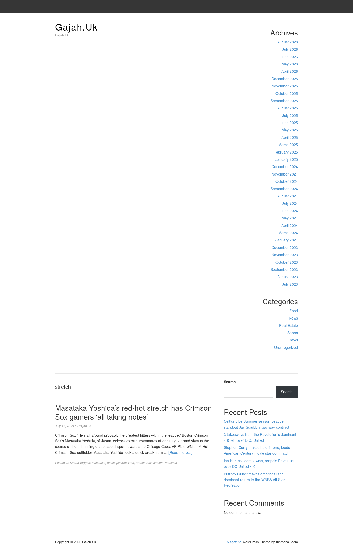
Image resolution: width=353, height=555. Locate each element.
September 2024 (284, 188)
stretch (158, 462)
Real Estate (288, 325)
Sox (149, 462)
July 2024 (290, 203)
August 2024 (287, 196)
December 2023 (285, 247)
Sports (292, 332)
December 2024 (285, 166)
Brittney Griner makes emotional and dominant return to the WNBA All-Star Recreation (254, 479)
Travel (293, 340)
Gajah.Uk (76, 26)
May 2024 (290, 218)
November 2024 (285, 174)
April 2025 (289, 137)
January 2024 (286, 239)
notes (111, 462)
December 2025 (285, 78)
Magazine (234, 541)
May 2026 (290, 63)
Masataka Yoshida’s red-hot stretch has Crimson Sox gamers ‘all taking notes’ (133, 412)
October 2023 (286, 262)
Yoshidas (170, 462)
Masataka (98, 462)
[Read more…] (180, 452)
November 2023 (285, 254)
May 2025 (290, 129)
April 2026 (289, 71)
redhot (140, 462)
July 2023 (290, 284)
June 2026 (289, 56)
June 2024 (289, 210)
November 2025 (285, 85)
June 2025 (289, 122)
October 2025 (286, 93)
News (293, 318)
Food (293, 310)
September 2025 (284, 100)
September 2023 (284, 269)
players (121, 462)
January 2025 (286, 159)
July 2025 (290, 115)
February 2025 (286, 152)
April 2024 (289, 225)
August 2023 (287, 276)
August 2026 (287, 41)
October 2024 (286, 181)
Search (230, 381)
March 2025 (288, 144)
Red (131, 462)
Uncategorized (286, 347)
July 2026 (290, 49)
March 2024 (288, 232)
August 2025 (287, 107)
